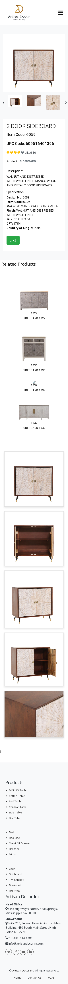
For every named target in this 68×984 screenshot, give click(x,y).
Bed (11, 832)
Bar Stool (14, 891)
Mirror (13, 854)
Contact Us (35, 977)
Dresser (14, 849)
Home (17, 977)
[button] (4, 103)
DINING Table (17, 790)
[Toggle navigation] (60, 12)
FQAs (51, 977)
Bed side (14, 838)
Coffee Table (17, 796)
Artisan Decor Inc (23, 970)
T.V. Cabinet (16, 879)
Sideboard (15, 874)
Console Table (18, 807)
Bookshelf (15, 885)
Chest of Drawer (19, 843)
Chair (12, 868)
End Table (15, 801)
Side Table (15, 812)
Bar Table (15, 818)
